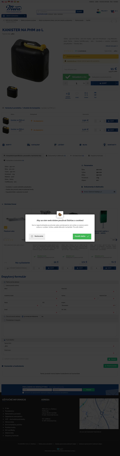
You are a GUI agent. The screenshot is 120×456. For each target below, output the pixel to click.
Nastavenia (39, 236)
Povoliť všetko (80, 236)
